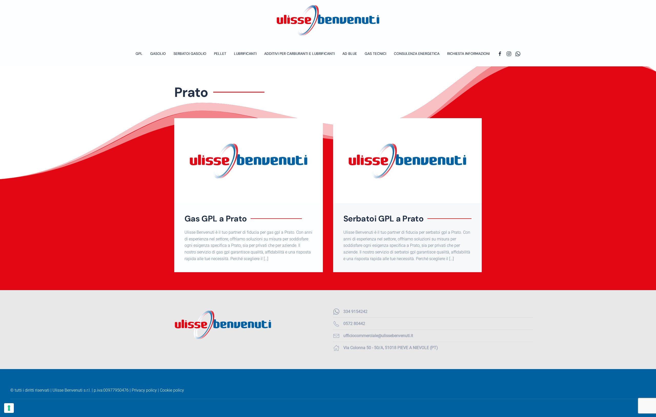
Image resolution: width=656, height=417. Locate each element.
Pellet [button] (220, 53)
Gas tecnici (375, 53)
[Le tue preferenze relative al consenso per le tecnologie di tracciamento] (9, 408)
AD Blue (349, 53)
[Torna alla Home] (328, 20)
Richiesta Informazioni (468, 53)
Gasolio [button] (158, 53)
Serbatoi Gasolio (189, 53)
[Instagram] (508, 53)
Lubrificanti (245, 53)
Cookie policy (172, 390)
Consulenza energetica (416, 53)
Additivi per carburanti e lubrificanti (299, 53)
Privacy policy (144, 390)
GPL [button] (139, 53)
